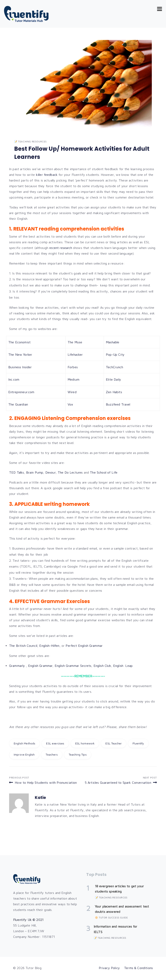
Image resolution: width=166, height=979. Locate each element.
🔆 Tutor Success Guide (111, 917)
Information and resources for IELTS (115, 929)
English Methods (24, 743)
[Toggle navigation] (159, 9)
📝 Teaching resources (30, 141)
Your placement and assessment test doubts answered (122, 908)
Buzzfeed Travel (118, 404)
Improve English (24, 754)
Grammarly (17, 665)
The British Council (23, 645)
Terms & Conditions (138, 968)
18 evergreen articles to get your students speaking (119, 888)
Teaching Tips (78, 754)
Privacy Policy (109, 968)
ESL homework (85, 743)
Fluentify (138, 743)
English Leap (123, 665)
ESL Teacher (113, 743)
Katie (40, 797)
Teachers (51, 754)
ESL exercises (55, 743)
